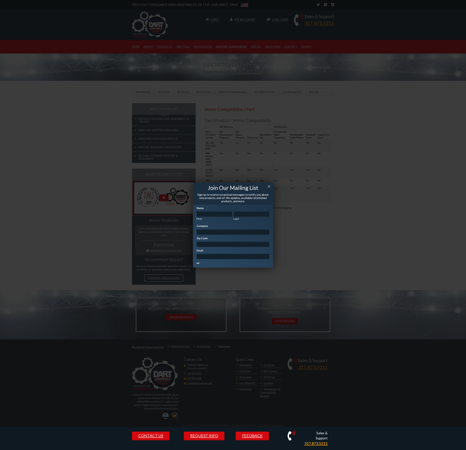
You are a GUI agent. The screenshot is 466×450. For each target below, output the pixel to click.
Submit (198, 263)
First (199, 218)
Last (236, 218)
